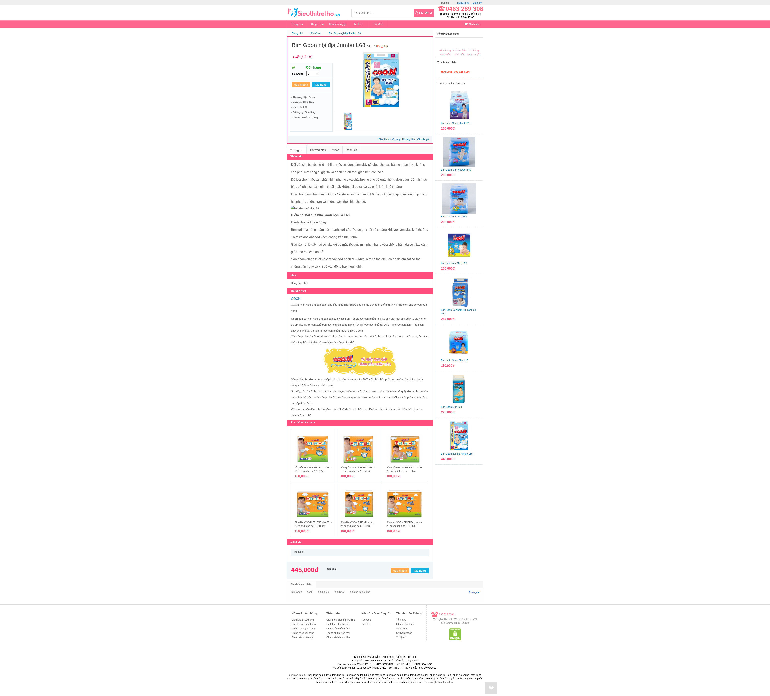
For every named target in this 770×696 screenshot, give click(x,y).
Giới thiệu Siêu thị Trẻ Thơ (340, 619)
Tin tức (358, 24)
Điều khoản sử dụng (389, 139)
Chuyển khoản (404, 633)
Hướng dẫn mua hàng (304, 624)
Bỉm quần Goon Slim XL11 (455, 123)
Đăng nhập (463, 2)
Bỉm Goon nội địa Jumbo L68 (345, 33)
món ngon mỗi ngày (422, 682)
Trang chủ (297, 24)
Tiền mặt (401, 619)
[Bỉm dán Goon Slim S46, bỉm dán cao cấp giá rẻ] (459, 198)
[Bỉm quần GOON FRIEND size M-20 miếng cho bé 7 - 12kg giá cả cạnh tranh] (405, 449)
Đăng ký (477, 2)
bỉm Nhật (339, 592)
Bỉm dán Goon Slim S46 (454, 216)
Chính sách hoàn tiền (338, 637)
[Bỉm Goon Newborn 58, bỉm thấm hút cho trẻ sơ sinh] (459, 292)
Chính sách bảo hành (338, 628)
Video (335, 149)
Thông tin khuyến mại (338, 633)
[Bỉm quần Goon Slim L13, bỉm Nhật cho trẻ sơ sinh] (459, 342)
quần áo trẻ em (297, 675)
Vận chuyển (423, 139)
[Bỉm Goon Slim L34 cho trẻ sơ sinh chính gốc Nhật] (459, 389)
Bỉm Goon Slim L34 (451, 407)
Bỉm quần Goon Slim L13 (454, 360)
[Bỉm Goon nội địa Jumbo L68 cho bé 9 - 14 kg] (459, 436)
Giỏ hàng (474, 24)
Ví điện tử (401, 637)
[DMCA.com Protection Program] (455, 639)
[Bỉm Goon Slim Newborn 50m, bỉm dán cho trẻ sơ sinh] (459, 152)
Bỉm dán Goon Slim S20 (454, 263)
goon (310, 592)
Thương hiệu (318, 149)
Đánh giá (351, 149)
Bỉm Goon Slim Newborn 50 (456, 169)
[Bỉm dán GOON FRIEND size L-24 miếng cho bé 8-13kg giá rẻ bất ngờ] (359, 504)
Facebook (366, 619)
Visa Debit (401, 628)
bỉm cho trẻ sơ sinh (360, 592)
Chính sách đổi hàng (303, 633)
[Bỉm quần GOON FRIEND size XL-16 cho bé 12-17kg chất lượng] (313, 449)
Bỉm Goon (315, 33)
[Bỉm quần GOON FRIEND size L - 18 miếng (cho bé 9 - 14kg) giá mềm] (359, 449)
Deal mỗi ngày (337, 24)
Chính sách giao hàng (304, 628)
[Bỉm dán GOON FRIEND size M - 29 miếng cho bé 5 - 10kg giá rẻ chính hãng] (405, 504)
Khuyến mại (317, 24)
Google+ (366, 624)
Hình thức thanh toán (337, 624)
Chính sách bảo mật (302, 637)
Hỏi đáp (378, 24)
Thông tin (296, 150)
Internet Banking (405, 624)
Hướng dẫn (408, 139)
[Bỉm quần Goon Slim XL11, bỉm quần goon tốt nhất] (459, 105)
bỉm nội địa (324, 592)
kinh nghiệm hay (444, 682)
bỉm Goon (296, 592)
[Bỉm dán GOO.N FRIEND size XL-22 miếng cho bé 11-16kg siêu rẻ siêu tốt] (313, 504)
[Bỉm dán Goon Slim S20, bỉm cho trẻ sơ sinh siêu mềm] (459, 245)
